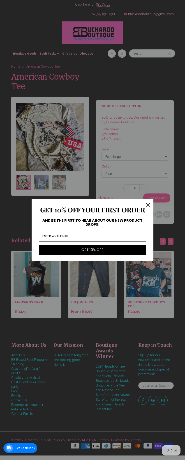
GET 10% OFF (92, 249)
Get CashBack (25, 448)
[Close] (148, 204)
